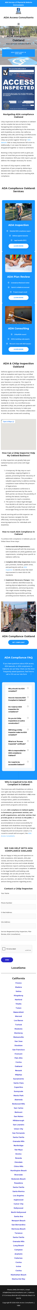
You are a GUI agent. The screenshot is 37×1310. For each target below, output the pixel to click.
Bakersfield (18, 1012)
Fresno (19, 983)
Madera (18, 987)
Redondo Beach (18, 1179)
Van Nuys (18, 1150)
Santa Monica (18, 1191)
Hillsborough (18, 1120)
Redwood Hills (18, 1104)
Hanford (18, 1000)
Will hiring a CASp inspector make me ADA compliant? (17, 732)
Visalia (18, 1004)
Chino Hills (18, 1166)
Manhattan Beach (18, 1275)
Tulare (18, 1008)
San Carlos (18, 1108)
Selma (18, 991)
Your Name (5, 893)
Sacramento (18, 1079)
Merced (18, 1016)
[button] (18, 24)
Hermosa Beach (18, 1229)
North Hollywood (18, 1212)
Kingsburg (18, 996)
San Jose (19, 1041)
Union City (18, 1129)
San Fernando (18, 1133)
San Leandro (18, 1125)
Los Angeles (18, 1196)
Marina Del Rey (18, 1279)
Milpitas (18, 1075)
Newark (18, 1071)
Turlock (18, 1025)
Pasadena (18, 1183)
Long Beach (18, 1246)
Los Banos (18, 1020)
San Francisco (18, 1050)
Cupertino (18, 1087)
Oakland (18, 1066)
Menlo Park (18, 1096)
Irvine (18, 1266)
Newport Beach (18, 1221)
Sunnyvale (18, 1091)
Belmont (18, 1112)
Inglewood (18, 1200)
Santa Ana (18, 1216)
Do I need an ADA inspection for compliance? (15, 709)
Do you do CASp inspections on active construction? (16, 720)
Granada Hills (18, 1141)
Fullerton (18, 1258)
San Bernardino (18, 1225)
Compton (18, 1250)
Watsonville (18, 1037)
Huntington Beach (18, 1171)
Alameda (19, 1100)
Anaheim (19, 1254)
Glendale (18, 1162)
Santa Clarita (18, 1137)
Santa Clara (19, 1083)
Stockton (18, 1045)
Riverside (18, 1175)
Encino (18, 1154)
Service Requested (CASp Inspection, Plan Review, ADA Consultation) (16, 932)
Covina (19, 1062)
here (29, 674)
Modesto (18, 1029)
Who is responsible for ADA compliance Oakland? (17, 753)
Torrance (19, 1233)
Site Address (5, 922)
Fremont (18, 1054)
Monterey (18, 1033)
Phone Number (6, 903)
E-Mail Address (6, 912)
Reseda (18, 1158)
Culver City (18, 1204)
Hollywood (18, 1208)
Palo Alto (19, 1058)
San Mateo (18, 1116)
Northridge (18, 1146)
